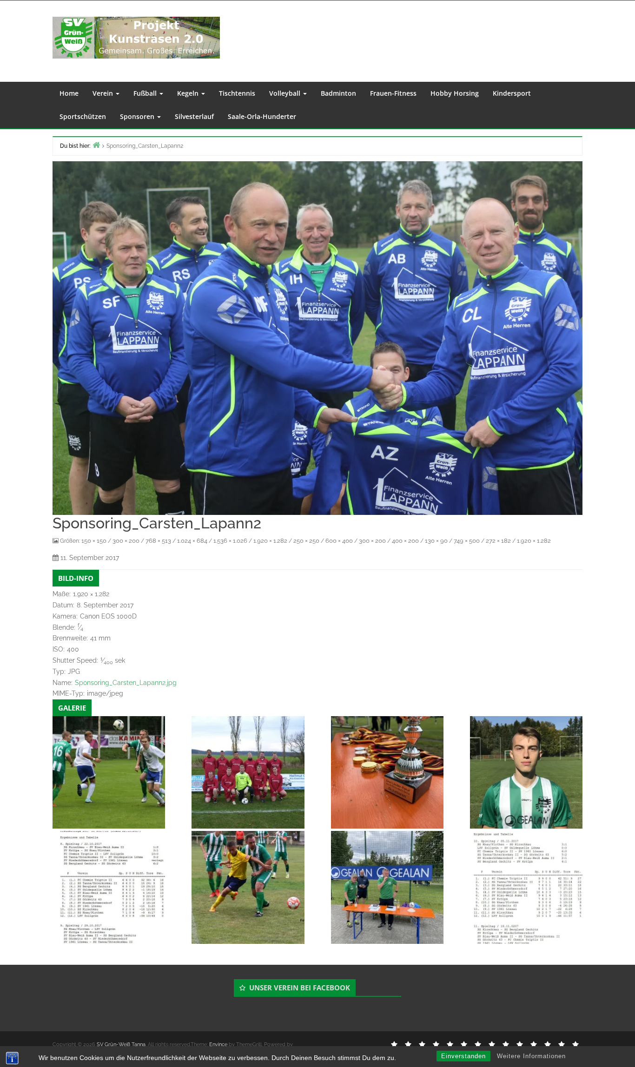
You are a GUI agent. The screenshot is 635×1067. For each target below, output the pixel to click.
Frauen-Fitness (393, 93)
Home (69, 93)
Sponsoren (138, 116)
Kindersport (512, 93)
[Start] (96, 145)
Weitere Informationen (531, 1056)
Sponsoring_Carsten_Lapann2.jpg (126, 682)
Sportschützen (83, 116)
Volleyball (285, 93)
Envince (218, 1044)
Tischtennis (237, 93)
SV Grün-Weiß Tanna (121, 1044)
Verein (104, 93)
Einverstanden (463, 1056)
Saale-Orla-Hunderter (262, 116)
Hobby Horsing (454, 93)
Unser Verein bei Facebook (299, 987)
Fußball (146, 93)
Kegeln (188, 93)
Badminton (338, 93)
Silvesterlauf (194, 116)
